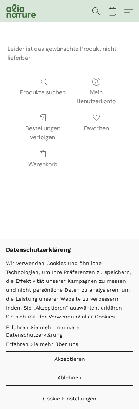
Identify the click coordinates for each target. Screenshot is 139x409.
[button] (21, 11)
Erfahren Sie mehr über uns (42, 344)
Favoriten (96, 128)
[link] (69, 396)
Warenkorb (42, 164)
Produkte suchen (43, 92)
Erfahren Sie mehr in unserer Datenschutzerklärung (44, 331)
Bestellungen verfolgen (42, 132)
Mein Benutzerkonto (96, 96)
